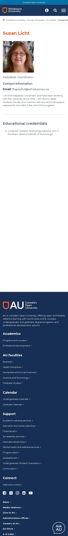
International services (14, 442)
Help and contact (12, 485)
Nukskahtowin (10, 458)
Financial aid (9, 431)
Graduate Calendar (12, 404)
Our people (51, 20)
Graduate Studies (12, 383)
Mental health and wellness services (21, 447)
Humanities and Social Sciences (19, 372)
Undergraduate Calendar (15, 399)
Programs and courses (14, 340)
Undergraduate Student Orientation (21, 463)
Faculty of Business (35, 20)
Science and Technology (15, 378)
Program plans (10, 452)
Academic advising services (17, 420)
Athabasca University (15, 20)
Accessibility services (13, 436)
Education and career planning (18, 426)
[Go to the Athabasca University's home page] (13, 10)
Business (7, 362)
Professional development (16, 346)
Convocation (9, 468)
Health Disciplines (12, 367)
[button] (47, 10)
